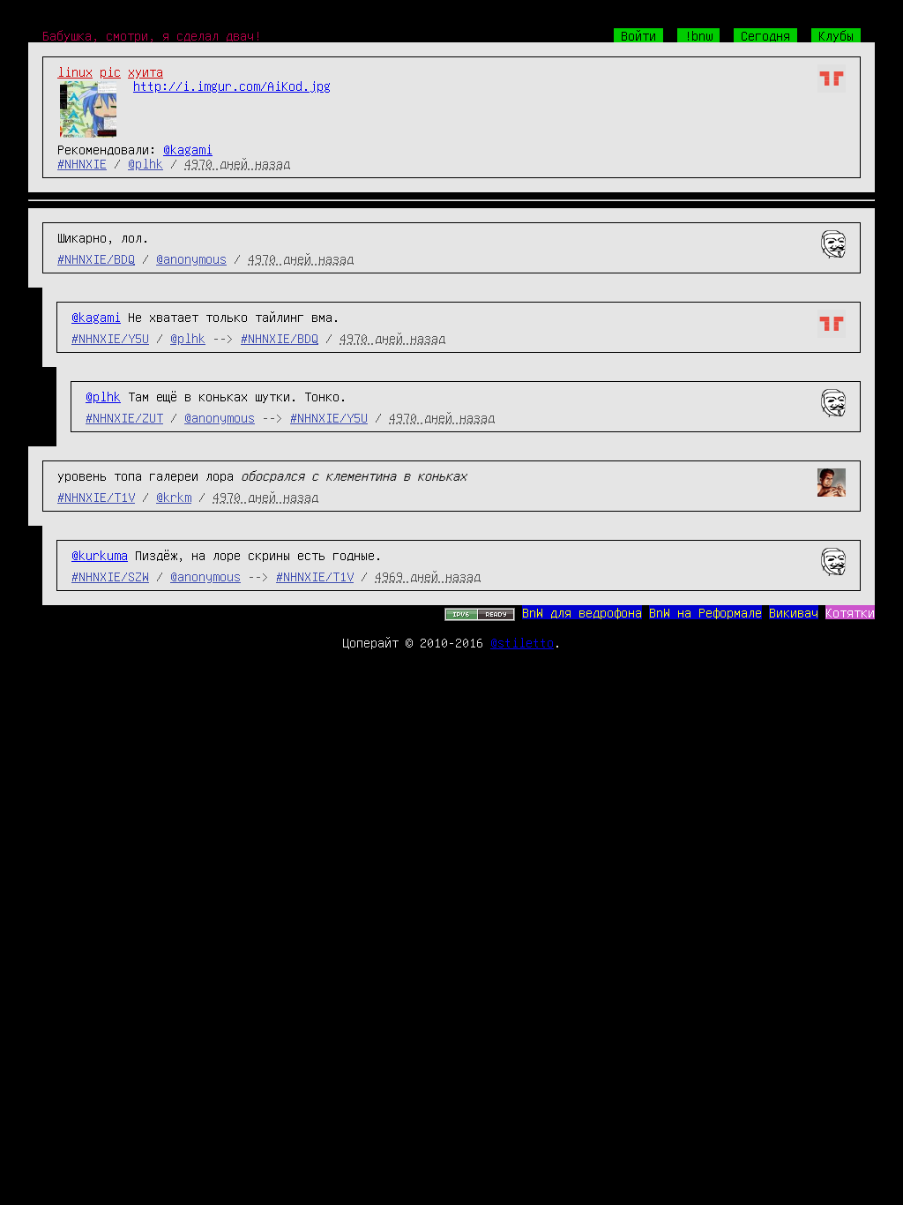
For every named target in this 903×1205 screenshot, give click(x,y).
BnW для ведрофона (582, 612)
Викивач (793, 612)
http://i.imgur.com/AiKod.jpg (232, 86)
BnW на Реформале (705, 612)
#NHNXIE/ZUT (124, 417)
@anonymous (191, 258)
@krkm (173, 497)
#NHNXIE (82, 163)
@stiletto (522, 642)
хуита (145, 71)
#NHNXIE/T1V (96, 497)
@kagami (188, 149)
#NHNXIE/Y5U (110, 338)
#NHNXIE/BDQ (96, 258)
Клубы (836, 35)
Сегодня (765, 35)
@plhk (145, 163)
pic (110, 71)
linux (75, 71)
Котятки (850, 612)
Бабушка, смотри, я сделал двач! (151, 35)
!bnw (698, 35)
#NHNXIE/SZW (110, 576)
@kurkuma (99, 555)
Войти (638, 35)
